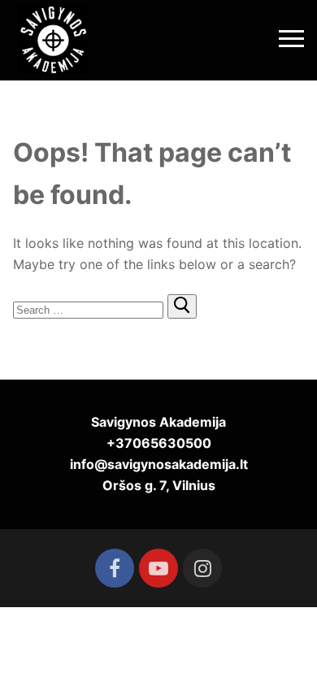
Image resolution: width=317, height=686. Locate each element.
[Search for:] (90, 309)
